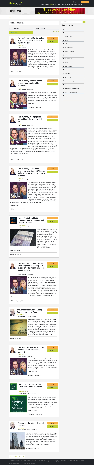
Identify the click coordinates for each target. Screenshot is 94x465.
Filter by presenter (41, 28)
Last (23, 456)
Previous (15, 456)
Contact (83, 4)
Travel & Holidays (68, 77)
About (66, 4)
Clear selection (56, 31)
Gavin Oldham (20, 314)
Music (63, 4)
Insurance (67, 69)
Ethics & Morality (68, 66)
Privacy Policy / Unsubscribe (54, 460)
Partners (71, 4)
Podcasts (52, 4)
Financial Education (69, 47)
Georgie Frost (21, 45)
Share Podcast (52, 41)
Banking (66, 29)
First (10, 456)
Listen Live (85, 2)
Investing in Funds (69, 58)
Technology (67, 73)
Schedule (47, 4)
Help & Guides (77, 4)
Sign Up (76, 2)
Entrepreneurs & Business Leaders (72, 88)
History (66, 95)
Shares (66, 62)
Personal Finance (68, 36)
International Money (69, 81)
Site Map (82, 460)
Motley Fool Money (23, 391)
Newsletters (57, 4)
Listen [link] (52, 38)
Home (42, 4)
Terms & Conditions (71, 460)
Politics (66, 40)
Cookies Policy (63, 460)
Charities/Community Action (71, 92)
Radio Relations (22, 225)
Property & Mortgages (69, 51)
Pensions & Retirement (70, 55)
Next (20, 456)
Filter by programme (15, 28)
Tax (65, 84)
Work (66, 44)
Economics (67, 32)
